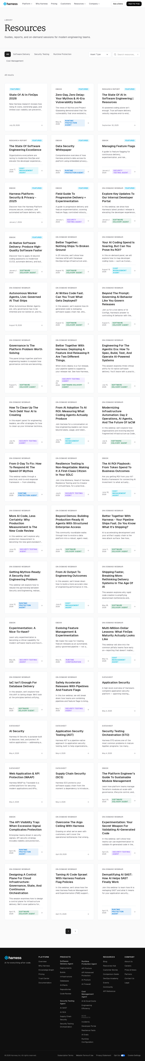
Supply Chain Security (65, 1018)
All (7, 54)
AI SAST (63, 1008)
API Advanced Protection (88, 974)
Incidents (86, 1022)
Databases (64, 981)
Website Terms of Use (84, 1055)
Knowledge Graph (46, 970)
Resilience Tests (88, 1030)
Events (106, 983)
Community (108, 987)
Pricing (54, 4)
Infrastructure (66, 977)
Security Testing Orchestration (67, 1025)
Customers (66, 4)
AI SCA (63, 1012)
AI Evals (85, 1035)
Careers (128, 966)
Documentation (45, 983)
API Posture (87, 968)
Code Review (65, 994)
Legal (127, 983)
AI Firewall (86, 984)
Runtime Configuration (87, 1040)
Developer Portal (89, 1026)
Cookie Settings (134, 1055)
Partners (128, 974)
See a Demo (118, 4)
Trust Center (44, 978)
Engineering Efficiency (87, 1007)
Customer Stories (110, 970)
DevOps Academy (110, 978)
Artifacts (64, 985)
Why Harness (42, 4)
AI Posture (86, 980)
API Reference (109, 991)
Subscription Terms (65, 1055)
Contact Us (129, 978)
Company (93, 4)
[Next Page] (75, 931)
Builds (62, 972)
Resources (79, 4)
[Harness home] (11, 3)
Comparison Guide (111, 974)
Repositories (65, 989)
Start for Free (134, 4)
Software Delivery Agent (66, 962)
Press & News (130, 970)
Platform (26, 4)
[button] (100, 54)
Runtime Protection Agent (89, 962)
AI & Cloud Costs (89, 1001)
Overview (43, 961)
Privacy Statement (103, 1055)
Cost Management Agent (88, 994)
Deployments (66, 968)
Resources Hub (109, 966)
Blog (105, 961)
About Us (129, 961)
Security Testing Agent (67, 1002)
